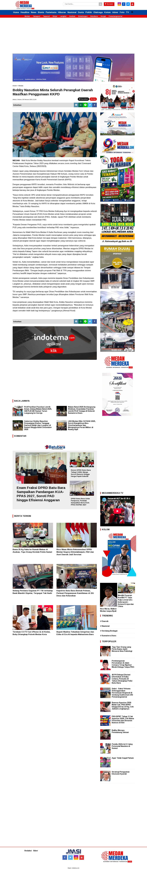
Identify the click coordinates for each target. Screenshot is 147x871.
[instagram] (119, 4)
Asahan (72, 16)
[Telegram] (76, 105)
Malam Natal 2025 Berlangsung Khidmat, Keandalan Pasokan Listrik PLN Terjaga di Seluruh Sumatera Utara (81, 410)
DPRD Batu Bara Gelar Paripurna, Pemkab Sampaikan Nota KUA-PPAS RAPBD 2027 (80, 502)
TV (127, 12)
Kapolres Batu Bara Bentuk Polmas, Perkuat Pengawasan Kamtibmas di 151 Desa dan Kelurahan (75, 593)
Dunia (81, 12)
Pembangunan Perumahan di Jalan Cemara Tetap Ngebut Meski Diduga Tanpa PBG (123, 664)
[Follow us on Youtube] (81, 857)
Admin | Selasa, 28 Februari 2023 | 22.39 (24, 99)
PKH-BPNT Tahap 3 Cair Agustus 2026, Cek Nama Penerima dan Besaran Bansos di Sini (123, 719)
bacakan (84, 99)
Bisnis (41, 12)
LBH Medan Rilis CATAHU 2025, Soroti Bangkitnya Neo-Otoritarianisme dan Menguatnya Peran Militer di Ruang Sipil (82, 425)
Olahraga (98, 12)
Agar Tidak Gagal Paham (123, 758)
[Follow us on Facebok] (64, 857)
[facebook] (123, 4)
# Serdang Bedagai (108, 631)
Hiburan (62, 12)
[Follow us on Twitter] (70, 857)
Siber (35, 851)
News (33, 12)
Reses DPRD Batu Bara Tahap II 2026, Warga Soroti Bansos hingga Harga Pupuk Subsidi (81, 473)
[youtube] (132, 4)
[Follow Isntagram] (76, 857)
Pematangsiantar (116, 16)
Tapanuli (46, 16)
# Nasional (104, 626)
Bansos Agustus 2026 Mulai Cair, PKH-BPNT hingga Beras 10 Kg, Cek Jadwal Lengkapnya (123, 706)
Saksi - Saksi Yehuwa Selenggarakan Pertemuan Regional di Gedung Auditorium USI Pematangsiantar (122, 693)
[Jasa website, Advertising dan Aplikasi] (55, 361)
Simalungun (83, 16)
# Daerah (104, 621)
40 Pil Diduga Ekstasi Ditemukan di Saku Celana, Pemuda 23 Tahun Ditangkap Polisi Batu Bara (122, 679)
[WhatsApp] (80, 105)
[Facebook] (94, 105)
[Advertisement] (73, 38)
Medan (27, 16)
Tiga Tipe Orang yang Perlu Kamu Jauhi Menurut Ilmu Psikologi (122, 649)
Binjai (55, 16)
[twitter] (128, 4)
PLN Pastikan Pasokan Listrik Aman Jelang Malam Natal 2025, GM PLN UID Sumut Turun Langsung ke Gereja (38, 410)
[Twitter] (90, 105)
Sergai (103, 16)
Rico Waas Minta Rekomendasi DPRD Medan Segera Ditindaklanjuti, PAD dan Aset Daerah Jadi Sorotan (75, 552)
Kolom (107, 12)
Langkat (63, 16)
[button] (132, 11)
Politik (88, 12)
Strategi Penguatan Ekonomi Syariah (121, 773)
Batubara (94, 16)
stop (94, 99)
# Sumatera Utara (108, 636)
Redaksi (28, 851)
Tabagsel (36, 16)
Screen (109, 4)
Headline (25, 12)
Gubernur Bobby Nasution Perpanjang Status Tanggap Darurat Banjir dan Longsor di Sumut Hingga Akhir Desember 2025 (38, 425)
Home (16, 12)
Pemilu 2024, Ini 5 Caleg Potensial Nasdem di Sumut (122, 746)
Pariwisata (51, 12)
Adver (115, 12)
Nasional (72, 12)
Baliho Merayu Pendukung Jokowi (120, 731)
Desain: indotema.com (73, 868)
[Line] (85, 105)
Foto (122, 12)
